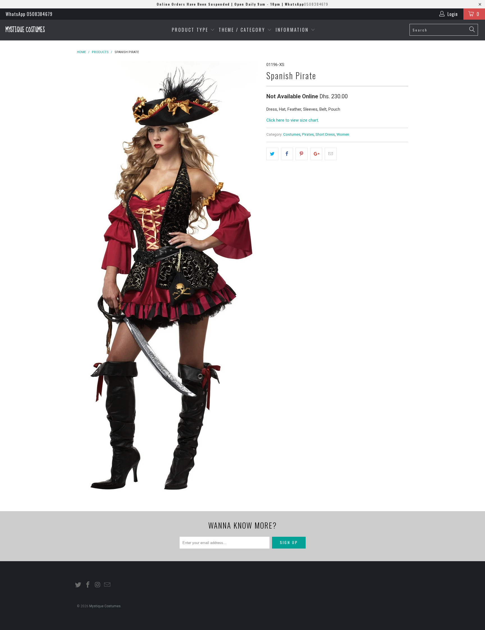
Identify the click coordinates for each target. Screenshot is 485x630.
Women (343, 134)
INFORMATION (293, 29)
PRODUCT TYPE (191, 29)
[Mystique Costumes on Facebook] (88, 585)
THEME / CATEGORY (242, 29)
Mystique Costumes (25, 29)
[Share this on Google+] (316, 154)
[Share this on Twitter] (272, 154)
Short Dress (325, 134)
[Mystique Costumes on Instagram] (97, 585)
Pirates (308, 134)
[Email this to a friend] (331, 154)
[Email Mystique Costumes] (107, 585)
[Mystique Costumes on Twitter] (78, 585)
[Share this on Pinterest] (302, 154)
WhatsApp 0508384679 (29, 14)
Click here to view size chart (292, 120)
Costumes (291, 134)
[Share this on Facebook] (287, 154)
